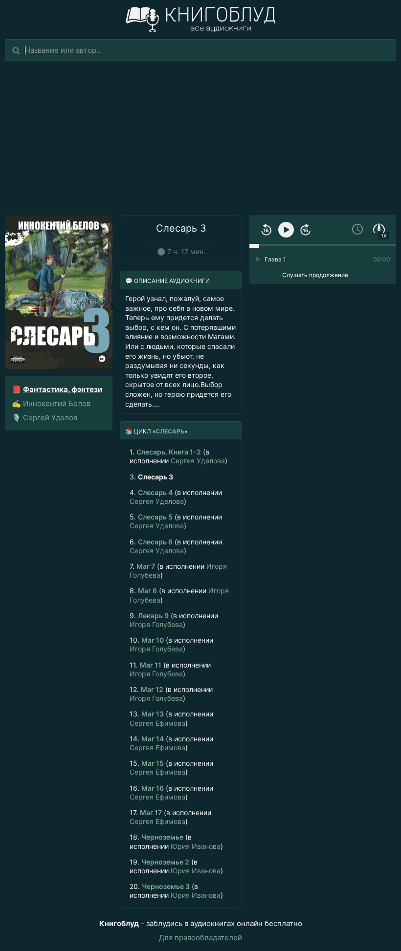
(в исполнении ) (178, 456)
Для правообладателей (200, 937)
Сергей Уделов (50, 417)
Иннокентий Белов (56, 403)
